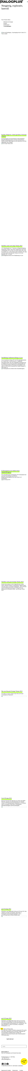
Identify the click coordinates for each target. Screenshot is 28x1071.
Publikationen (6, 24)
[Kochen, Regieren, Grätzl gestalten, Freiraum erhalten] (14, 83)
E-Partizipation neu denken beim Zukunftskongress (10, 471)
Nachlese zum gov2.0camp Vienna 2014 (12, 581)
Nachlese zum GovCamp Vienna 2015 (11, 245)
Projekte (5, 23)
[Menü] (27, 1)
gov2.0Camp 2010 (6, 1018)
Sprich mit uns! (10, 1039)
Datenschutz (15, 1070)
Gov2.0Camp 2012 (6, 798)
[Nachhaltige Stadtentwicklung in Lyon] (14, 306)
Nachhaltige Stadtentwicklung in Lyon (12, 357)
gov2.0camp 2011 (6, 909)
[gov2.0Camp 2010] (14, 967)
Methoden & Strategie (8, 21)
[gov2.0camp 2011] (14, 857)
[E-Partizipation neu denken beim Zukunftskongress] (14, 419)
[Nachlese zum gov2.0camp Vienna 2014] (14, 530)
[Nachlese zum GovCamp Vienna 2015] (14, 194)
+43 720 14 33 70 (5, 1058)
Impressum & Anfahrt (6, 1070)
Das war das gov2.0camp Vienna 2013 (11, 691)
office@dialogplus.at (5, 1059)
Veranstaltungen (7, 26)
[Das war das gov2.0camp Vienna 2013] (14, 639)
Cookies (21, 1070)
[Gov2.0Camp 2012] (14, 746)
